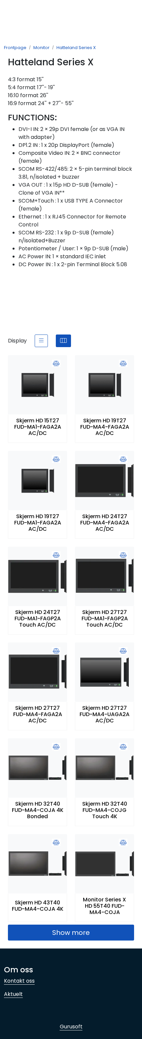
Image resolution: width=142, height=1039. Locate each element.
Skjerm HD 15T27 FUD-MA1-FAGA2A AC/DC (37, 427)
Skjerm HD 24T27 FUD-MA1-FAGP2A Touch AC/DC (38, 618)
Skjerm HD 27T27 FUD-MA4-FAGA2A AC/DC (37, 714)
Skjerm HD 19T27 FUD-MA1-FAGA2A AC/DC (37, 522)
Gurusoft (71, 1026)
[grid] (63, 341)
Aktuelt (13, 994)
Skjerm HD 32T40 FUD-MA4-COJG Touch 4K (104, 810)
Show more (71, 932)
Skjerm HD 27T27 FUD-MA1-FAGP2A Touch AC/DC (105, 618)
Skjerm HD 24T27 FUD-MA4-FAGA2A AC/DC (104, 522)
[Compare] (56, 364)
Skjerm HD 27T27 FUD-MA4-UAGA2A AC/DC (104, 714)
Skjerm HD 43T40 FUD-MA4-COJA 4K (37, 905)
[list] (41, 341)
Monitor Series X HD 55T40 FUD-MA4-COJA (104, 906)
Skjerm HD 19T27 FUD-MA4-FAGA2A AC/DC (104, 427)
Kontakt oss (19, 981)
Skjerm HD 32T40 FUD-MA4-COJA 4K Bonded (37, 810)
